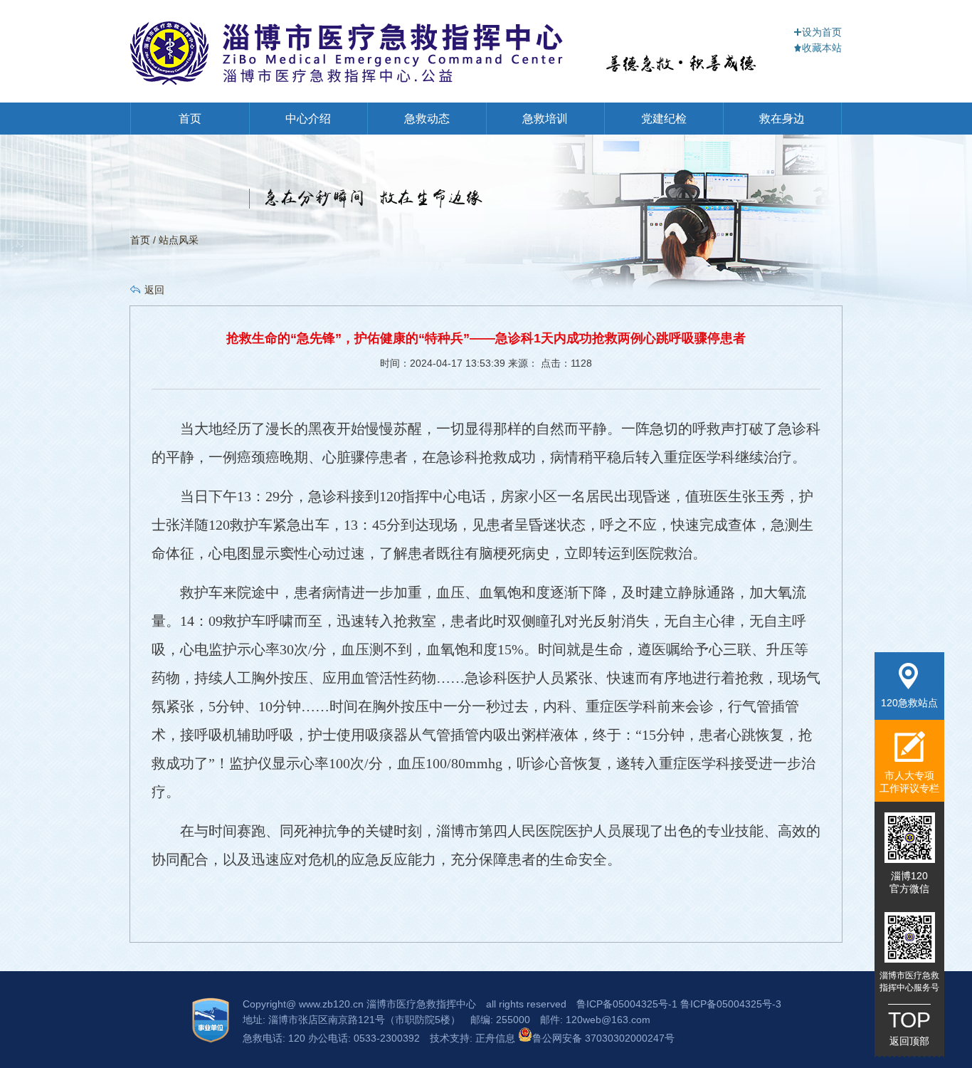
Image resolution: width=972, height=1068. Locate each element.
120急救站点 (909, 702)
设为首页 (822, 32)
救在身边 (782, 118)
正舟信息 (496, 1038)
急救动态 (427, 118)
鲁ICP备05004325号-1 (626, 1004)
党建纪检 (664, 118)
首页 (190, 118)
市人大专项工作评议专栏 (909, 782)
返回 (154, 289)
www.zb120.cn (331, 1004)
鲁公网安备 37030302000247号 (603, 1038)
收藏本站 (822, 47)
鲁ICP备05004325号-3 (730, 1004)
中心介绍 (308, 118)
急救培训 (545, 118)
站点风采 (179, 240)
